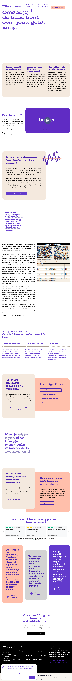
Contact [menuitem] (40, 659)
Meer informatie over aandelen (51, 390)
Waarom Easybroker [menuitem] (19, 647)
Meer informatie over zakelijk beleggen (18, 408)
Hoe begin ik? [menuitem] (42, 655)
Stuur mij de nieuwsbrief (36, 634)
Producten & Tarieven (29, 5)
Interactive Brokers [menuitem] (31, 659)
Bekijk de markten (47, 503)
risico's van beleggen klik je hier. (58, 662)
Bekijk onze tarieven (14, 499)
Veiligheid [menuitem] (29, 655)
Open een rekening (57, 7)
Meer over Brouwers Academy (16, 194)
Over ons (39, 5)
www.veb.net (18, 250)
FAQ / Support (46, 5)
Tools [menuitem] (14, 655)
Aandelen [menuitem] (41, 647)
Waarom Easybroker (18, 5)
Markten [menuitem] (28, 651)
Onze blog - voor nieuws (49, 403)
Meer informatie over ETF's (49, 394)
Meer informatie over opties (50, 398)
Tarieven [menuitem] (28, 647)
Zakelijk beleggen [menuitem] (18, 651)
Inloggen (54, 4)
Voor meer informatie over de (57, 660)
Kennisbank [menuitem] (16, 659)
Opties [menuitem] (40, 651)
